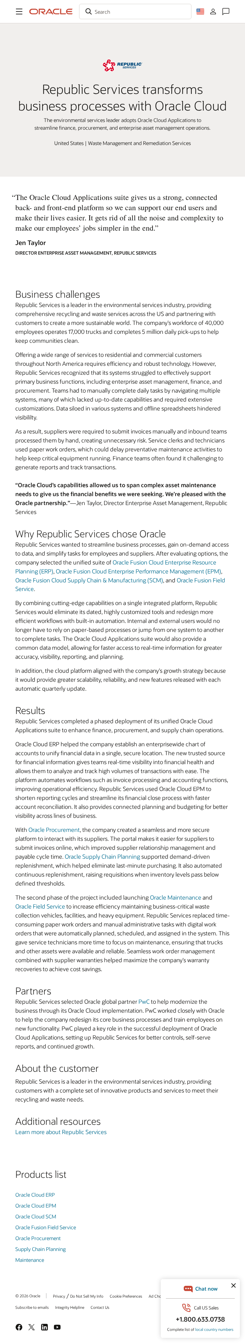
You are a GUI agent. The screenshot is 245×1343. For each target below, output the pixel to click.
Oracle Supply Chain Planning (102, 856)
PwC (144, 1001)
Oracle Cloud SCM (35, 1216)
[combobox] (135, 11)
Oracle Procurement (54, 829)
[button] (19, 11)
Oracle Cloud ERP (35, 1194)
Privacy (59, 1296)
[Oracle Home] (51, 11)
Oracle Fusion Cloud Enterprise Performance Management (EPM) (138, 571)
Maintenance (29, 1259)
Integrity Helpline (69, 1307)
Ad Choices (158, 1296)
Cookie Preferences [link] (126, 1296)
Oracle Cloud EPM (35, 1205)
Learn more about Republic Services (61, 1132)
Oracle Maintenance (175, 897)
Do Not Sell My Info (86, 1296)
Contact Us (100, 1307)
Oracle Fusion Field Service (45, 1227)
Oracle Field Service (40, 906)
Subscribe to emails (32, 1307)
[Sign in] (213, 11)
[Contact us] (226, 11)
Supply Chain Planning (40, 1249)
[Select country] (200, 11)
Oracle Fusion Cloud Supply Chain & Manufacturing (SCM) (89, 580)
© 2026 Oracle (27, 1295)
